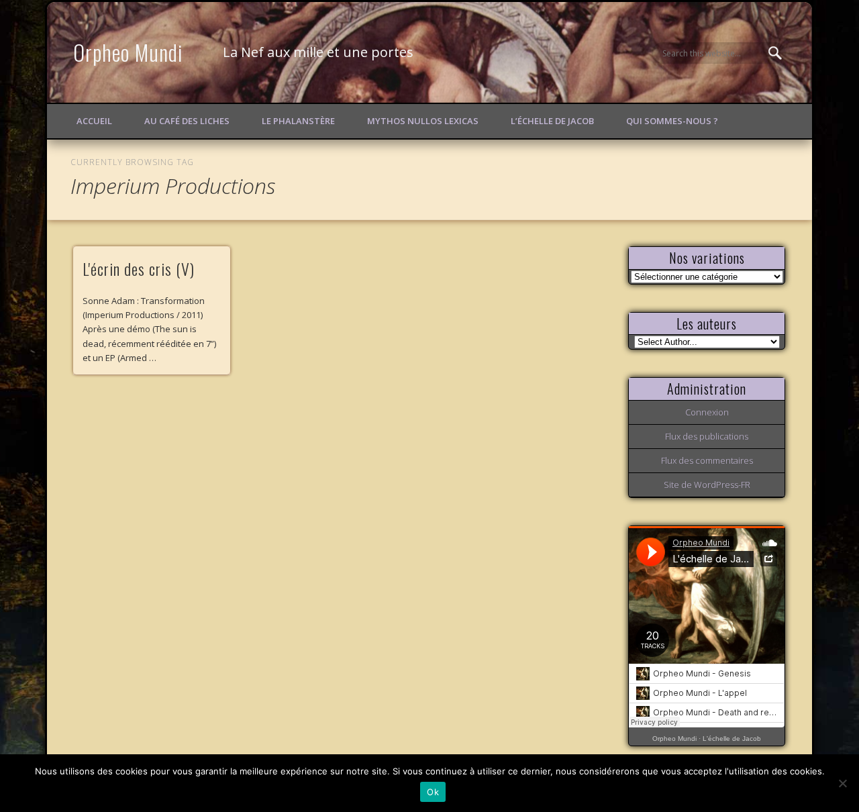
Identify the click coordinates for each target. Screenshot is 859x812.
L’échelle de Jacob (552, 121)
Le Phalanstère (298, 121)
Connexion (707, 412)
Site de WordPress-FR (707, 484)
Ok (433, 791)
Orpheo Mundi (128, 52)
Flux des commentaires (707, 460)
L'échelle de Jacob (732, 738)
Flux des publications (706, 436)
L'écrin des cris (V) (139, 268)
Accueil (94, 121)
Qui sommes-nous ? (672, 121)
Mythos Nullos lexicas (422, 121)
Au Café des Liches (187, 121)
